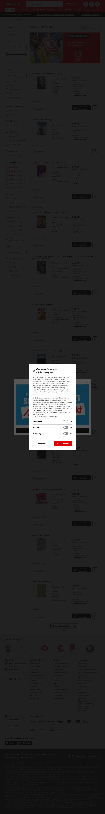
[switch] (65, 427)
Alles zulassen (63, 443)
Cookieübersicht (53, 416)
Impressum (44, 416)
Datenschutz (36, 416)
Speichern (42, 443)
